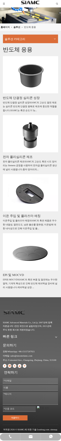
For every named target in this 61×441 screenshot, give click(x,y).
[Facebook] (5, 366)
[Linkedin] (9, 366)
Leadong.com (43, 429)
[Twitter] (14, 366)
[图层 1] (14, 312)
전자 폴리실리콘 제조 (18, 157)
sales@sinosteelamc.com (21, 356)
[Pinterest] (24, 366)
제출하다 (15, 418)
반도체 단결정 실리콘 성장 (21, 98)
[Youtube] (19, 366)
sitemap (53, 429)
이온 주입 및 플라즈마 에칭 (22, 216)
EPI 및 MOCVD (13, 275)
